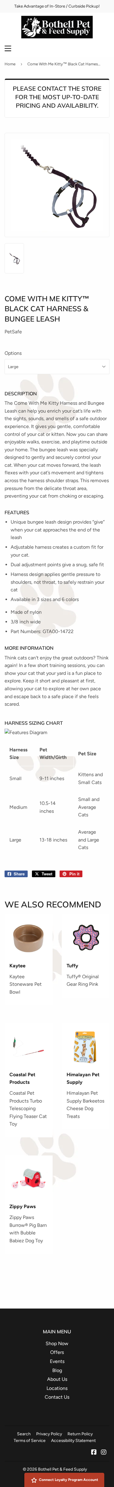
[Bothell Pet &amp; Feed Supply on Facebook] (94, 1453)
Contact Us (57, 1397)
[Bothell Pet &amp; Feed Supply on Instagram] (103, 1453)
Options (13, 353)
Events (57, 1361)
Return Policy (80, 1433)
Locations (57, 1388)
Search (24, 1433)
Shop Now (57, 1343)
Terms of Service (30, 1440)
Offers (57, 1352)
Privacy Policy (49, 1433)
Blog (57, 1370)
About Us (57, 1379)
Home (10, 64)
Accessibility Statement (73, 1440)
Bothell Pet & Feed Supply (62, 1469)
